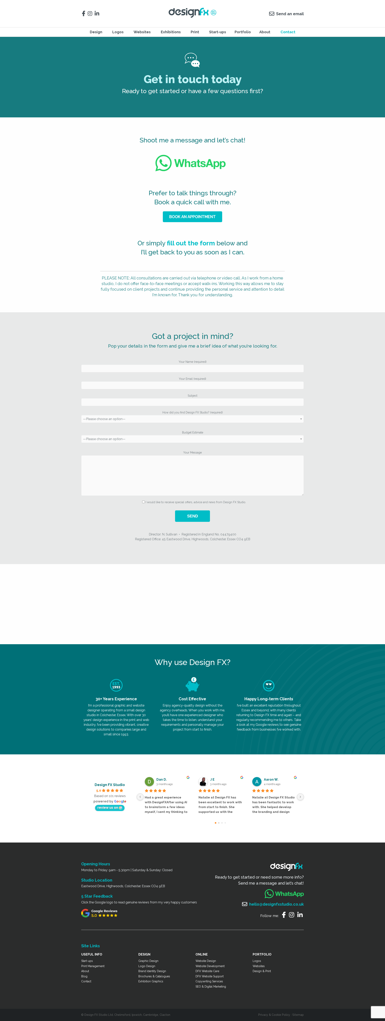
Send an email (290, 13)
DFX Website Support (210, 976)
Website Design (206, 961)
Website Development (210, 966)
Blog (84, 976)
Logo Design (146, 966)
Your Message (192, 452)
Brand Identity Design (152, 971)
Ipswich (137, 1014)
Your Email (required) (192, 378)
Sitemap (298, 1014)
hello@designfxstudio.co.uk (276, 904)
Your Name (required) (193, 361)
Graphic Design (148, 961)
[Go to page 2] (221, 822)
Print (195, 32)
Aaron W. (271, 779)
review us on (107, 807)
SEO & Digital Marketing (211, 986)
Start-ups (217, 32)
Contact (288, 32)
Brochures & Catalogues (154, 976)
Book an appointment (192, 216)
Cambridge (150, 1014)
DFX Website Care (207, 971)
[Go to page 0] (215, 823)
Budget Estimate (192, 432)
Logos (257, 961)
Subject (192, 395)
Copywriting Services (209, 981)
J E (212, 779)
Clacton (165, 1014)
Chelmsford (122, 1014)
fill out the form (191, 243)
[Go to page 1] (218, 823)
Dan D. (161, 779)
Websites (259, 966)
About (264, 32)
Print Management (92, 966)
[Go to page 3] (225, 822)
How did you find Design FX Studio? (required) (192, 412)
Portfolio (243, 32)
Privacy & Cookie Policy (274, 1014)
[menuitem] (97, 32)
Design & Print (262, 971)
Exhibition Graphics (150, 981)
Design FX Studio (110, 785)
